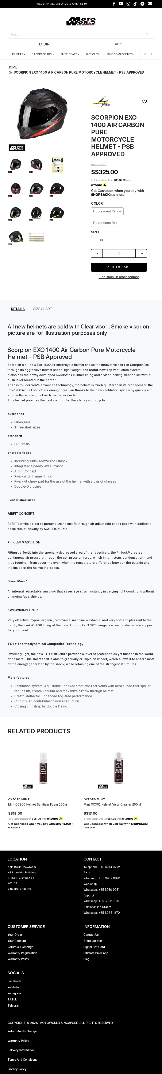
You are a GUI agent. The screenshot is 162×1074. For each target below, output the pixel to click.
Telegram (14, 1005)
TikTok (12, 999)
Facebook (14, 981)
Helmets (17, 54)
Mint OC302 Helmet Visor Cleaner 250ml (112, 804)
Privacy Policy (17, 1069)
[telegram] (142, 3)
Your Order (15, 934)
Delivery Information (21, 1050)
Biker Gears (69, 54)
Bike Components (120, 54)
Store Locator (93, 941)
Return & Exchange (20, 947)
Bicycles (92, 54)
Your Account (17, 941)
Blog (86, 959)
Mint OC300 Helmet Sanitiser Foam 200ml (38, 804)
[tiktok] (135, 3)
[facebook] (114, 3)
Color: (97, 203)
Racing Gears (42, 54)
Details (18, 309)
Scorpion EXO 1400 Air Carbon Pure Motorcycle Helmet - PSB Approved (79, 72)
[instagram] (128, 3)
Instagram (14, 993)
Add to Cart (119, 267)
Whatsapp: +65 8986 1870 (102, 912)
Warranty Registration (22, 953)
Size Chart (42, 309)
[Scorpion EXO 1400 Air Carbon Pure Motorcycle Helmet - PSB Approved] (43, 151)
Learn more (118, 194)
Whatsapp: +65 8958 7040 (102, 901)
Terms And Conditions (22, 1059)
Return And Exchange (22, 1031)
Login (44, 44)
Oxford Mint (19, 799)
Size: (95, 232)
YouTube (13, 987)
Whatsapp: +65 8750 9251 (101, 889)
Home (12, 67)
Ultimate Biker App (96, 953)
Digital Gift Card (94, 947)
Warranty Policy (18, 959)
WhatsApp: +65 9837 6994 (102, 878)
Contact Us (91, 934)
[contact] (150, 3)
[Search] (147, 34)
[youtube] (121, 3)
